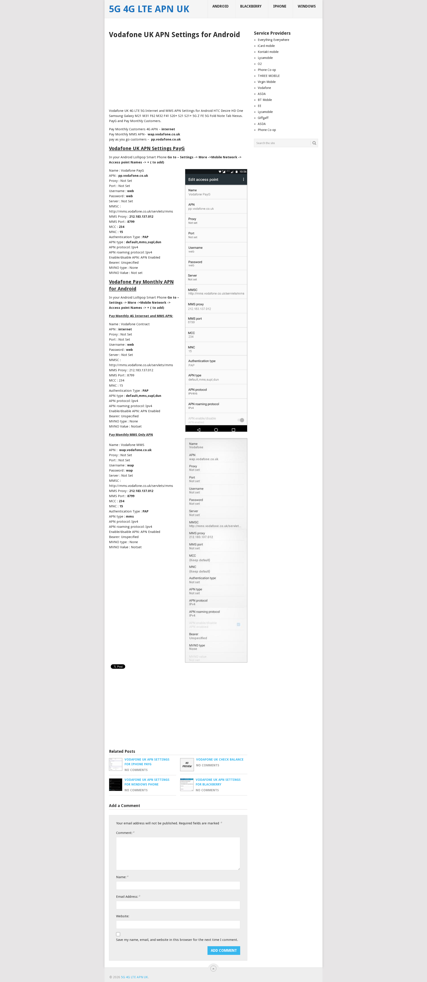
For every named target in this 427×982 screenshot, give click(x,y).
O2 (260, 64)
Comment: (125, 833)
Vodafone (264, 88)
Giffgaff (263, 118)
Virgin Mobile (267, 82)
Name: (122, 877)
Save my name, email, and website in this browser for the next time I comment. (177, 940)
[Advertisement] (178, 72)
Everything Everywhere (273, 40)
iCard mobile (266, 46)
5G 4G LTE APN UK (149, 9)
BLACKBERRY (251, 6)
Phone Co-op (267, 70)
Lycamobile (265, 58)
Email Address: (128, 896)
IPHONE (279, 6)
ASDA (262, 94)
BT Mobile (265, 100)
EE (259, 106)
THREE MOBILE (269, 76)
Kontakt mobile (268, 52)
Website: (122, 916)
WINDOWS (307, 6)
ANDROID (220, 6)
